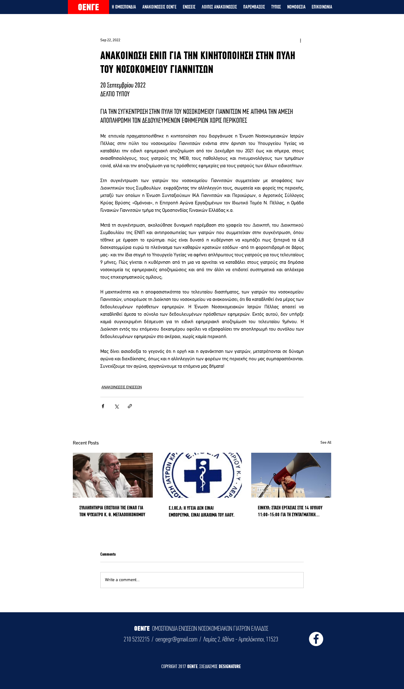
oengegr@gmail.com (176, 639)
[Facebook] (316, 639)
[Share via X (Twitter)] (116, 406)
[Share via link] (129, 406)
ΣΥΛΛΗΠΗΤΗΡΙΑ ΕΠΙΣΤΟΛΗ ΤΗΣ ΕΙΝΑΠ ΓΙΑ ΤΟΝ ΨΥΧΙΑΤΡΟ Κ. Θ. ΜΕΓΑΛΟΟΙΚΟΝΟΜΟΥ (112, 511)
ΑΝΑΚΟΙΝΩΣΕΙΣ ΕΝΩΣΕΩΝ (121, 387)
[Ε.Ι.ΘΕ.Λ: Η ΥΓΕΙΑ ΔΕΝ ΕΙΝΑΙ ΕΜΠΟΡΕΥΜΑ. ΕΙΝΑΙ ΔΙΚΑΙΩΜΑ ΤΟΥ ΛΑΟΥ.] (202, 475)
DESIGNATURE (230, 666)
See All (325, 443)
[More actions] (300, 40)
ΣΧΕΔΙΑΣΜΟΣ (209, 666)
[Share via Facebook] (103, 406)
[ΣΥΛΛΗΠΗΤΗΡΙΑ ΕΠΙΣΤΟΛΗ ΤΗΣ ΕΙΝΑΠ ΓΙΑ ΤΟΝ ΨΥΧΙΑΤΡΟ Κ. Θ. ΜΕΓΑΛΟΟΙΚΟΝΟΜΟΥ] (113, 475)
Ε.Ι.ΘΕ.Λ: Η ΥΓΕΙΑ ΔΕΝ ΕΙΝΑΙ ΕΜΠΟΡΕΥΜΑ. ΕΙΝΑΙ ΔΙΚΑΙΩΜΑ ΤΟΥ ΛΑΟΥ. (201, 511)
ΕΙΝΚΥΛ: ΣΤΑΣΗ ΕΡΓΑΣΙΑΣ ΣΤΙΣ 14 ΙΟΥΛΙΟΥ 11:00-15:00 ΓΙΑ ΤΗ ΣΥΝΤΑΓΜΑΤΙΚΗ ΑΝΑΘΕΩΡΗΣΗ (290, 511)
